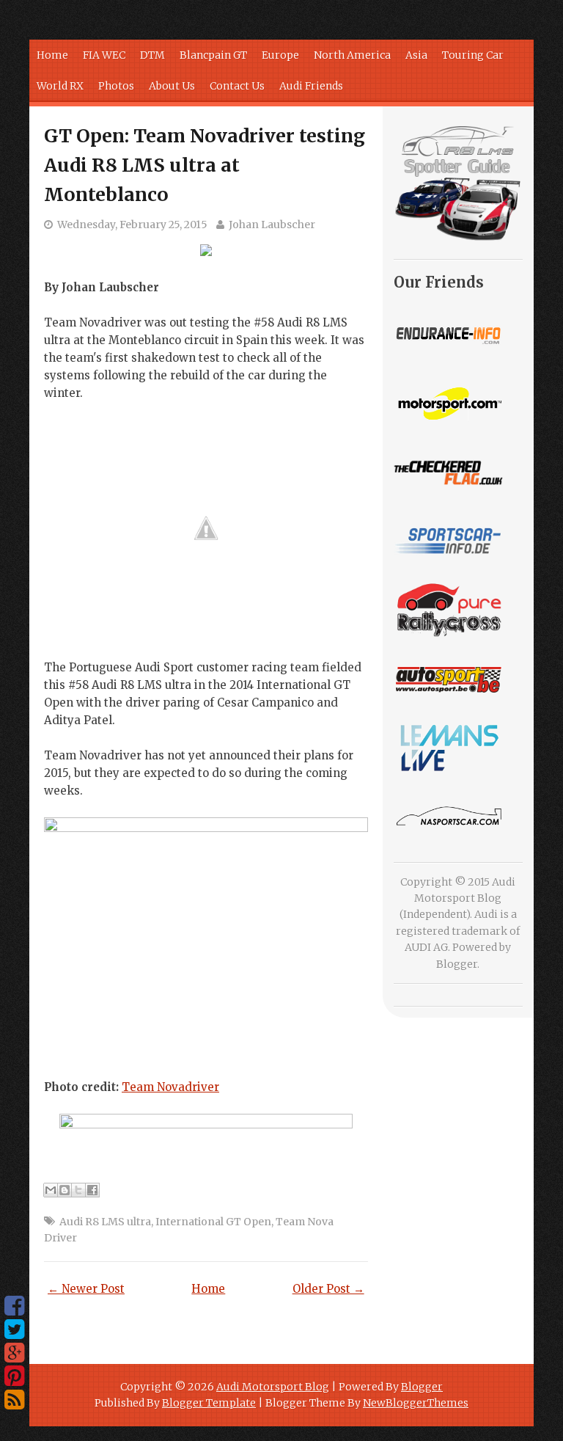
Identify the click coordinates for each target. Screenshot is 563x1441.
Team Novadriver (170, 1087)
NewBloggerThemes (415, 1402)
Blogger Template (209, 1402)
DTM (152, 55)
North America (352, 55)
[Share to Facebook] (92, 1190)
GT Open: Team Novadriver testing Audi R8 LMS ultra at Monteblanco (204, 165)
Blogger (456, 964)
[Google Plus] (14, 1353)
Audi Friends (311, 85)
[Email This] (50, 1190)
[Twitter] (14, 1329)
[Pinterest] (14, 1376)
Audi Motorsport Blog (272, 1386)
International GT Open (213, 1221)
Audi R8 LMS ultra (105, 1221)
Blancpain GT (213, 55)
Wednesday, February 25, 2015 (132, 224)
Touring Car (473, 55)
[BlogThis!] (64, 1190)
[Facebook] (14, 1306)
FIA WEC (104, 55)
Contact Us (237, 85)
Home (52, 55)
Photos (116, 85)
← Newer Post (86, 1289)
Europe (280, 55)
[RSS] (14, 1400)
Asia (416, 55)
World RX (60, 85)
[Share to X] (78, 1190)
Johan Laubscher (272, 224)
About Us (172, 85)
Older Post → (328, 1289)
